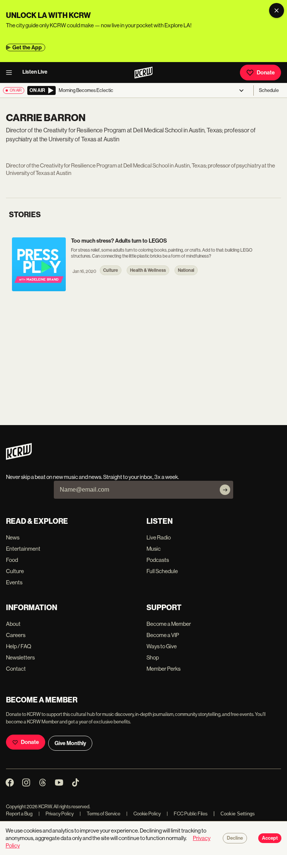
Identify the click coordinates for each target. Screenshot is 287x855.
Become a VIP (162, 635)
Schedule (269, 90)
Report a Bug (19, 813)
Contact (16, 668)
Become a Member (168, 624)
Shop (152, 657)
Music (153, 548)
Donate (266, 72)
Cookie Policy (143, 813)
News (12, 537)
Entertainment (23, 548)
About (13, 624)
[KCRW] (19, 458)
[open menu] (11, 72)
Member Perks (163, 668)
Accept (270, 838)
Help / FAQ (18, 646)
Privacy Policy (56, 813)
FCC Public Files (187, 813)
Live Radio (158, 537)
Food (12, 560)
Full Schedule (162, 571)
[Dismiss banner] (276, 10)
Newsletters (20, 657)
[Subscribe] (225, 490)
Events (14, 582)
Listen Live (34, 72)
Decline (235, 838)
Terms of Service (100, 813)
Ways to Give (161, 646)
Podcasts (157, 560)
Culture (15, 571)
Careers (15, 635)
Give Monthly (70, 743)
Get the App (27, 47)
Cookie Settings (237, 813)
